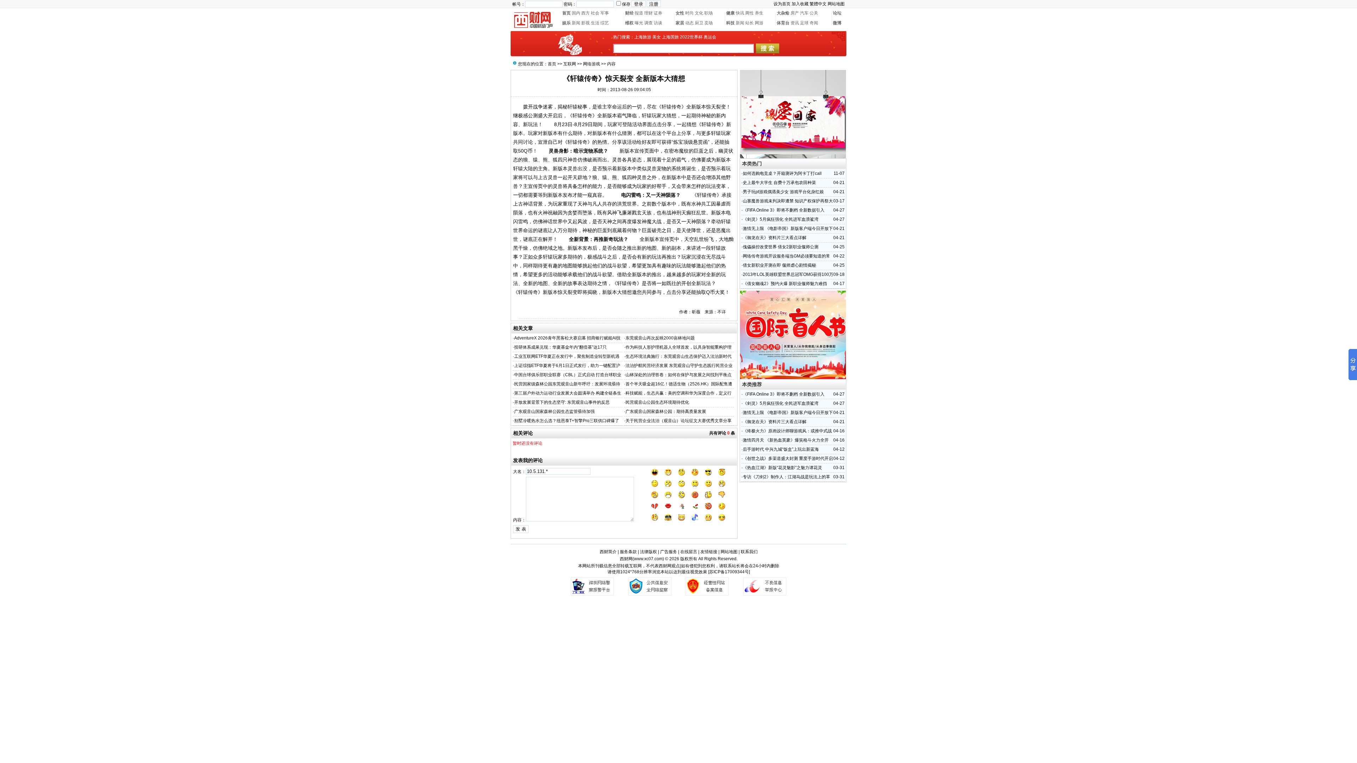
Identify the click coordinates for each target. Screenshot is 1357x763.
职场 (708, 13)
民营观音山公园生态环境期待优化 (657, 402)
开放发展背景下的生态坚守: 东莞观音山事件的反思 (562, 402)
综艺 (604, 22)
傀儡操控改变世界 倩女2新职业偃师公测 (780, 246)
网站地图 (836, 3)
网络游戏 (591, 63)
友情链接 (708, 551)
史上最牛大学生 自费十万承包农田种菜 (779, 182)
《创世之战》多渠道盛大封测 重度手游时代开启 (788, 458)
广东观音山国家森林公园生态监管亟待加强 (554, 411)
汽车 (804, 13)
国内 (576, 13)
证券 (658, 13)
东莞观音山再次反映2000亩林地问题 (660, 338)
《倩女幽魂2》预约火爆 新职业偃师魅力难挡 (785, 283)
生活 (595, 22)
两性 (749, 13)
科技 (730, 22)
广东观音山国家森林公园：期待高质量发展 (665, 411)
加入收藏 (800, 3)
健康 (730, 13)
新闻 (576, 22)
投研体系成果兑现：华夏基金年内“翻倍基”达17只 (560, 347)
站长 (749, 22)
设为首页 (782, 3)
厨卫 (699, 22)
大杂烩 (783, 13)
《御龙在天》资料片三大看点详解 (774, 237)
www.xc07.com (648, 558)
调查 (648, 22)
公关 (814, 13)
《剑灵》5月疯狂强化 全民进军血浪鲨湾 (780, 219)
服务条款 (628, 551)
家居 (680, 22)
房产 (795, 13)
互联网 (569, 63)
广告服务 (668, 551)
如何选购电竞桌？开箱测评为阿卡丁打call (782, 173)
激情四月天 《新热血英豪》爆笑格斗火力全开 (786, 440)
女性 (680, 13)
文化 (699, 13)
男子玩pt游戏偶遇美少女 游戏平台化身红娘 (783, 191)
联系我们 (749, 551)
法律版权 (648, 551)
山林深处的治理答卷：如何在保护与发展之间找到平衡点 (678, 374)
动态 (689, 22)
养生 (759, 13)
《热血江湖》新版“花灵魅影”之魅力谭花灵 (782, 467)
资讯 (795, 22)
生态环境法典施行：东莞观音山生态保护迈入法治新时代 (678, 356)
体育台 (783, 22)
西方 (585, 13)
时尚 (689, 13)
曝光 (639, 22)
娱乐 (566, 22)
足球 (804, 22)
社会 (595, 13)
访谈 (658, 22)
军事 (604, 13)
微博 (837, 22)
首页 (566, 13)
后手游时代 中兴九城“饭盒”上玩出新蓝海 (781, 449)
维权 (629, 22)
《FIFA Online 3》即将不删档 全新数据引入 (783, 210)
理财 (648, 13)
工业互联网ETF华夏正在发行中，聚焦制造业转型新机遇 (566, 356)
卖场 (708, 22)
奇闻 (814, 22)
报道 (639, 13)
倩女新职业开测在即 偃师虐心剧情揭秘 (779, 265)
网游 (759, 22)
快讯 (740, 13)
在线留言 (688, 551)
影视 (585, 22)
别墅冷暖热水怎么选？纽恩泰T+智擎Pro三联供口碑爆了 (566, 420)
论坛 (837, 13)
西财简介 (608, 551)
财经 (629, 13)
